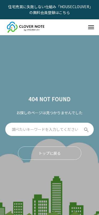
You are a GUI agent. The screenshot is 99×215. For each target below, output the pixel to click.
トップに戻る (50, 153)
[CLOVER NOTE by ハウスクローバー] (26, 27)
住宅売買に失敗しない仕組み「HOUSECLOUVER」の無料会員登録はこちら (49, 9)
